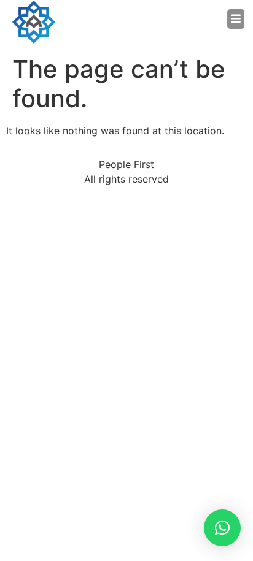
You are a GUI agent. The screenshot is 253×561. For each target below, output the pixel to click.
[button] (185, 19)
